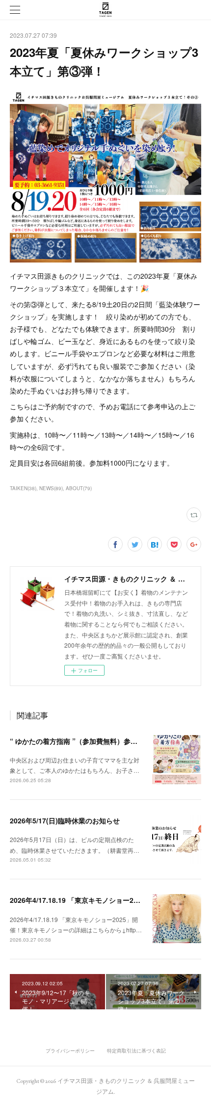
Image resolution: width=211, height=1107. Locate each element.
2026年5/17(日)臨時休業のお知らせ (65, 820)
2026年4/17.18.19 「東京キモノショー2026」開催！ (91, 900)
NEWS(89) (51, 488)
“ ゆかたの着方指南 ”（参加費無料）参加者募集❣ (87, 741)
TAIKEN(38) (23, 488)
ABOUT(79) (79, 488)
